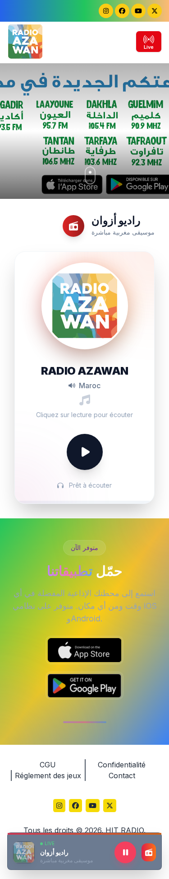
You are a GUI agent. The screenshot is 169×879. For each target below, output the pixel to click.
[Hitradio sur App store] (84, 650)
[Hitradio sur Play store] (84, 686)
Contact (122, 775)
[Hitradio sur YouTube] (138, 11)
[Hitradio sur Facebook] (122, 11)
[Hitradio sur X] (154, 11)
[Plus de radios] (149, 852)
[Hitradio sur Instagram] (106, 11)
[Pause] (125, 852)
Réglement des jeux (48, 775)
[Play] (85, 452)
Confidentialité (122, 764)
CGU (48, 764)
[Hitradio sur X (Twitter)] (109, 806)
